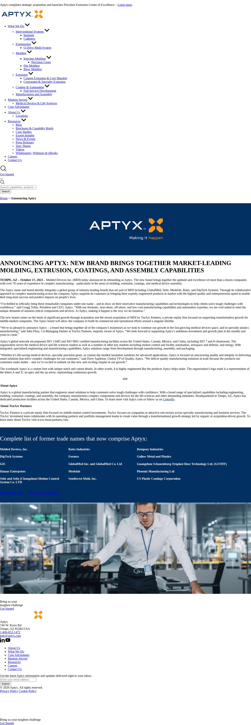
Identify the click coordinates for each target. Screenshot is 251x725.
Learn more (125, 4)
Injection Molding (35, 58)
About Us (14, 112)
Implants (29, 35)
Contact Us (15, 160)
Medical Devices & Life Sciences (36, 103)
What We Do (16, 26)
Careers (12, 156)
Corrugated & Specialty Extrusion (44, 81)
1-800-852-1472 (10, 632)
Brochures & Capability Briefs (34, 128)
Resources (14, 121)
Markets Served (17, 99)
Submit (6, 683)
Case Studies (24, 132)
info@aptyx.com (10, 635)
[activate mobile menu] (1, 179)
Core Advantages (18, 106)
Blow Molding (33, 69)
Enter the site (11, 492)
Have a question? (44, 492)
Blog (19, 124)
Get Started (7, 174)
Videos (20, 149)
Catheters (29, 38)
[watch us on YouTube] (7, 641)
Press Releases (25, 142)
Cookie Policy (27, 691)
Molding (21, 53)
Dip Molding (32, 65)
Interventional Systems (30, 31)
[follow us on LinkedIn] (2, 641)
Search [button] (6, 191)
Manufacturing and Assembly (34, 94)
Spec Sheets (23, 146)
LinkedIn (168, 399)
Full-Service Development (40, 90)
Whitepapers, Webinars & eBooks (37, 153)
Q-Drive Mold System (37, 47)
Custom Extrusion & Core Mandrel (45, 78)
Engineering (23, 44)
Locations (22, 115)
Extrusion (22, 74)
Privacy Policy (9, 691)
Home (4, 198)
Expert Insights (25, 135)
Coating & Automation (30, 87)
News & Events (25, 139)
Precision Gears (41, 62)
